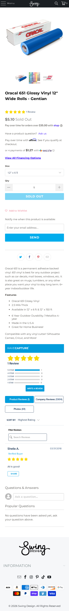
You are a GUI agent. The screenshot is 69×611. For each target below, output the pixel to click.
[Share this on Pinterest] (38, 257)
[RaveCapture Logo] (18, 348)
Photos (19, 409)
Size (7, 166)
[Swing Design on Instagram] (31, 577)
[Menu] (2, 3)
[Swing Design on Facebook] (25, 577)
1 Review (30, 112)
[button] (34, 150)
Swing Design (26, 606)
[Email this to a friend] (47, 257)
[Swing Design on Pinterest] (37, 577)
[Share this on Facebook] (29, 257)
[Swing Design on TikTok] (43, 577)
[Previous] (7, 37)
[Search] (56, 3)
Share (13, 474)
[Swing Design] (34, 3)
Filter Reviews (14, 430)
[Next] (61, 37)
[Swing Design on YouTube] (49, 577)
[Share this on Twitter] (20, 257)
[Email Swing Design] (19, 577)
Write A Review (35, 388)
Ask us (42, 133)
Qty (7, 180)
